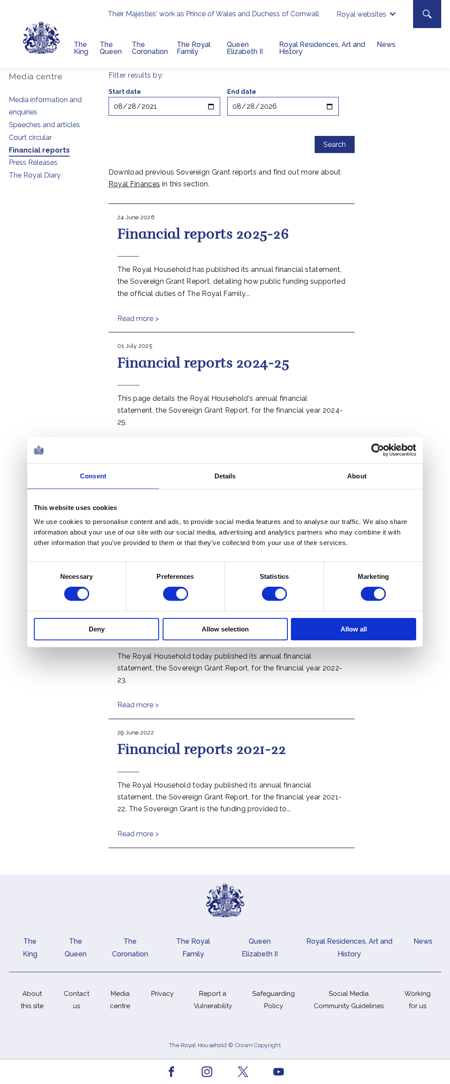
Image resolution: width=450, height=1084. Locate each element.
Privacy (162, 994)
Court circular (30, 137)
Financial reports (39, 150)
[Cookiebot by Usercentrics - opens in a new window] (377, 449)
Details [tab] (225, 476)
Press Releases (33, 162)
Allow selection (225, 629)
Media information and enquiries (45, 106)
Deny (97, 629)
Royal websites (361, 14)
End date (241, 91)
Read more (138, 318)
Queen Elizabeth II (245, 48)
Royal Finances (134, 184)
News (386, 44)
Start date (125, 91)
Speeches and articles (44, 125)
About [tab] (357, 476)
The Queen (111, 48)
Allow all (354, 629)
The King (81, 48)
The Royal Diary (35, 175)
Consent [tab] (93, 476)
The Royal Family (193, 48)
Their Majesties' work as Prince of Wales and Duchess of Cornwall (213, 14)
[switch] (175, 594)
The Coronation (150, 48)
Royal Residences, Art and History (322, 48)
